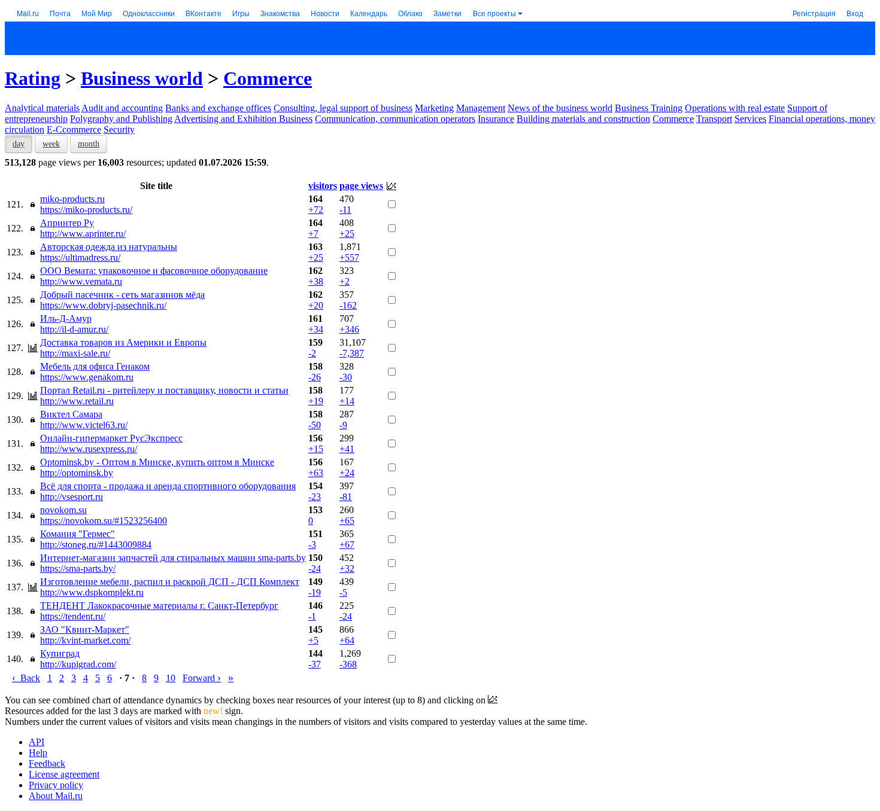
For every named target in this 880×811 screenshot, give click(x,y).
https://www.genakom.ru (86, 377)
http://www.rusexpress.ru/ (88, 449)
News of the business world (560, 108)
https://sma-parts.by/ (78, 568)
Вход (854, 13)
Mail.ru (28, 13)
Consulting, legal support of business (343, 108)
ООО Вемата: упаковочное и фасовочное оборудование (154, 271)
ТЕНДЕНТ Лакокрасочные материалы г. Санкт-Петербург (159, 605)
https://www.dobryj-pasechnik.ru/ (103, 305)
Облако (410, 13)
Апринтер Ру (67, 223)
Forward (202, 678)
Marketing (434, 108)
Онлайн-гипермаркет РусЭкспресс (111, 438)
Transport (714, 119)
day (19, 143)
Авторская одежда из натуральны (108, 247)
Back (26, 678)
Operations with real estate (735, 108)
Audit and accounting (122, 108)
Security (119, 129)
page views (361, 186)
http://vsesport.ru (71, 497)
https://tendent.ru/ (72, 616)
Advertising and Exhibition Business (243, 119)
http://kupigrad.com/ (78, 664)
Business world (142, 78)
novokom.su (63, 510)
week (51, 143)
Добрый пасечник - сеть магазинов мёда (122, 294)
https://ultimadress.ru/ (80, 257)
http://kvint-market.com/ (85, 640)
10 (170, 678)
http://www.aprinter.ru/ (83, 233)
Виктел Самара (71, 414)
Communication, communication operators (395, 119)
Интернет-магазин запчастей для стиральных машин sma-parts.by (173, 558)
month (88, 143)
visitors (322, 186)
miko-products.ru (72, 199)
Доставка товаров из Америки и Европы (123, 342)
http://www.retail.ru (77, 401)
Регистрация (814, 13)
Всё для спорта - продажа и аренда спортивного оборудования (168, 486)
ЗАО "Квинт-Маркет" (84, 629)
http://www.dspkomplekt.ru (92, 592)
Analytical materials (42, 108)
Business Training (648, 108)
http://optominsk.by (76, 473)
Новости (325, 13)
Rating (32, 78)
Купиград (60, 653)
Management (480, 108)
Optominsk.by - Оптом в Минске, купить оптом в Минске (157, 462)
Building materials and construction (583, 119)
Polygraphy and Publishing (121, 119)
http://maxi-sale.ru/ (75, 353)
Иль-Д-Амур (66, 318)
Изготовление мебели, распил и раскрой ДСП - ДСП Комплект (169, 582)
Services (750, 119)
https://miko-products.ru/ (86, 210)
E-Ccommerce (74, 129)
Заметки (447, 13)
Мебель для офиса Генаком (95, 366)
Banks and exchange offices (218, 108)
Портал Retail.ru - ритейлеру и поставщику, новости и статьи (164, 390)
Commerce (267, 78)
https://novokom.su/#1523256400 (103, 521)
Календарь (368, 13)
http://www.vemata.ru (81, 281)
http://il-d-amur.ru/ (74, 329)
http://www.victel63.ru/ (84, 425)
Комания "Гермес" (77, 534)
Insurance (496, 119)
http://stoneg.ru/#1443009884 (95, 544)
